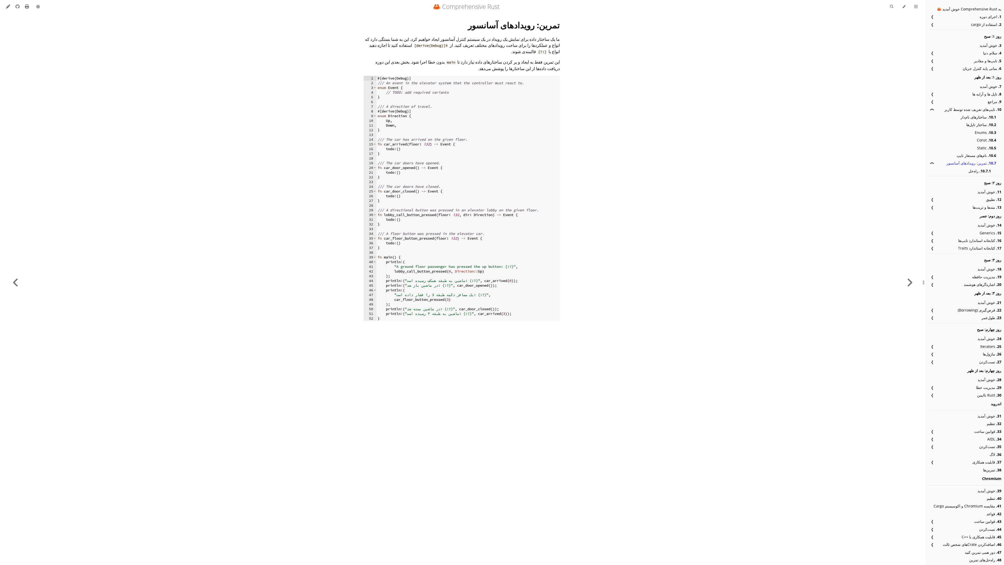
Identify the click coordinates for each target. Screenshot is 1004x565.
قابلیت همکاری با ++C (981, 536)
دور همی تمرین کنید (983, 552)
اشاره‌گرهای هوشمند (982, 284)
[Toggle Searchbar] (892, 7)
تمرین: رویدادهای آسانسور (971, 163)
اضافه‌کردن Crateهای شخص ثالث (972, 544)
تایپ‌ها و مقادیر (987, 60)
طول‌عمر (991, 317)
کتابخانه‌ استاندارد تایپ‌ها (979, 240)
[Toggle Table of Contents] (916, 7)
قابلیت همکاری (986, 462)
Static (986, 147)
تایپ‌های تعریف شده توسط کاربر (972, 109)
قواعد (993, 513)
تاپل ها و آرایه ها (986, 94)
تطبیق (993, 199)
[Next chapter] (15, 282)
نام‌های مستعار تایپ (976, 155)
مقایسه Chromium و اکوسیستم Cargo (967, 506)
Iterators (990, 346)
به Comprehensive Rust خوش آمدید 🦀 (969, 9)
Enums (985, 132)
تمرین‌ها (992, 469)
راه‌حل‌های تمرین (985, 559)
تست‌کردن (990, 361)
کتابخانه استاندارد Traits (979, 248)
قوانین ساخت (987, 431)
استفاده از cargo (986, 24)
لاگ (995, 454)
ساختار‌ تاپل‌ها (981, 124)
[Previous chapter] (909, 282)
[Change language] (38, 7)
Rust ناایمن (989, 395)
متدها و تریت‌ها (987, 207)
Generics (990, 232)
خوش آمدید (990, 45)
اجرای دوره (990, 16)
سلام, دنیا (992, 52)
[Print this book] (26, 6)
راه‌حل (979, 170)
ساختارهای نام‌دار (978, 117)
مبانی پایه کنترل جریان (982, 68)
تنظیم (994, 423)
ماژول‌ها (992, 354)
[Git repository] (17, 6)
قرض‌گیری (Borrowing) (979, 310)
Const (986, 140)
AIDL (994, 439)
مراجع (994, 101)
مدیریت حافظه (986, 276)
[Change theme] (904, 7)
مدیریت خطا (988, 387)
